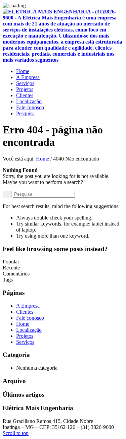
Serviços (25, 342)
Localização (29, 330)
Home (42, 159)
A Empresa (28, 306)
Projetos (24, 336)
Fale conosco (30, 318)
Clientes (24, 312)
